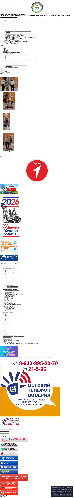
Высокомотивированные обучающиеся (9, 324)
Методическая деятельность (7, 278)
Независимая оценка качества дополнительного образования (13, 336)
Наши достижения (6, 277)
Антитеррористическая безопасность (11, 272)
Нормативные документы (9, 320)
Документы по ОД (8, 325)
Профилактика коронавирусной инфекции (10, 338)
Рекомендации (7, 326)
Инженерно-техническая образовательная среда (14, 35)
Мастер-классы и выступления (12, 286)
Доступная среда (8, 42)
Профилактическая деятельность (10, 303)
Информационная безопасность (10, 270)
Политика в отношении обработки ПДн (7, 429)
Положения (7, 297)
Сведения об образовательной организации (11, 52)
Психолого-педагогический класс (8, 342)
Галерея (6, 299)
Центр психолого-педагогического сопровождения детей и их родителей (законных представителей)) (20, 343)
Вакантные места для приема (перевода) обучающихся (16, 41)
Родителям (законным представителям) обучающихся (14, 275)
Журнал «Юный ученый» (9, 293)
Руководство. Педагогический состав (12, 36)
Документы (7, 32)
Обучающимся (7, 274)
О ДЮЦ (4, 25)
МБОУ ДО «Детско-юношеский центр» (12, 14)
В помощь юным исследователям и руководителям (14, 294)
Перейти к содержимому (5, 0)
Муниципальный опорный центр (8, 323)
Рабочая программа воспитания (8, 317)
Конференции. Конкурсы (9, 292)
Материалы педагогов (9, 285)
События (6, 291)
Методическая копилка (9, 284)
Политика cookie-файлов (4, 433)
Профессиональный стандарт (8, 339)
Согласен (62, 495)
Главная (4, 23)
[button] (37, 45)
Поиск (1, 70)
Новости (4, 24)
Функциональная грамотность (8, 329)
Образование (7, 33)
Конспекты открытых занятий (12, 287)
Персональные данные (7, 337)
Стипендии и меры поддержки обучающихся (14, 38)
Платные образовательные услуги (11, 39)
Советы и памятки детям (9, 308)
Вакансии (4, 341)
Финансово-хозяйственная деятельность (13, 40)
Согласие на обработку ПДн (5, 431)
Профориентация (6, 318)
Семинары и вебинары (9, 298)
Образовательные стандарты (8, 328)
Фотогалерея (5, 26)
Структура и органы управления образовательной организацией (18, 31)
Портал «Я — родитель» (9, 310)
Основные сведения (9, 30)
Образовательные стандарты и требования (13, 34)
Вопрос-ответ (7, 300)
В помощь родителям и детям (8, 306)
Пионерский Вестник (9, 314)
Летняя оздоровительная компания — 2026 (10, 268)
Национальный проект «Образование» (9, 335)
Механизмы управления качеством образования (11, 340)
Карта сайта (5, 322)
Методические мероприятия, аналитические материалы (14, 279)
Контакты (5, 27)
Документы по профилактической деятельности (13, 304)
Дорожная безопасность (9, 273)
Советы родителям (8, 309)
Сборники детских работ (9, 295)
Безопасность (5, 269)
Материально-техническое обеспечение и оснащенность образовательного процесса (21, 37)
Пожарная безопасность (9, 271)
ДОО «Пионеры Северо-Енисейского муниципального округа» (14, 313)
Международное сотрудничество (11, 43)
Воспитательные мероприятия (8, 312)
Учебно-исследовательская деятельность (10, 289)
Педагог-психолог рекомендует (8, 302)
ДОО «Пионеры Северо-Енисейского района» (13, 315)
